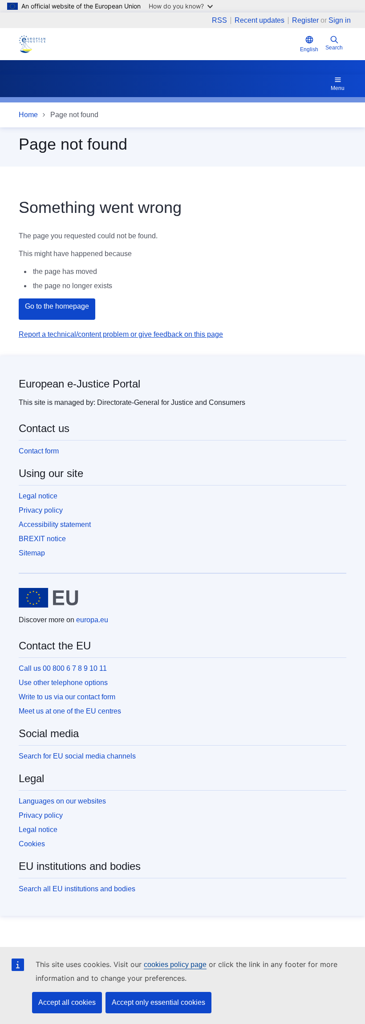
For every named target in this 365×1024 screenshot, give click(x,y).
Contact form (39, 451)
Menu (338, 88)
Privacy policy (41, 510)
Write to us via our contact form (67, 697)
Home (28, 114)
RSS (219, 20)
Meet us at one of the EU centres (70, 711)
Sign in (339, 20)
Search (334, 48)
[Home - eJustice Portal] (32, 44)
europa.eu (92, 620)
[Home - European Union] (48, 598)
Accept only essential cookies (158, 1002)
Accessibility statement (55, 524)
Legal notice (38, 496)
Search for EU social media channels (77, 756)
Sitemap (32, 553)
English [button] (309, 49)
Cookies (32, 844)
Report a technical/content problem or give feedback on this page (121, 334)
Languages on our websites (62, 801)
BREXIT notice (42, 539)
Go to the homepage (57, 306)
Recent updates (259, 20)
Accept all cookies (67, 1002)
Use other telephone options (63, 682)
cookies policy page (175, 964)
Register (305, 20)
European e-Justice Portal (79, 384)
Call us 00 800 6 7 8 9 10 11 (63, 668)
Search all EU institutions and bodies (77, 889)
